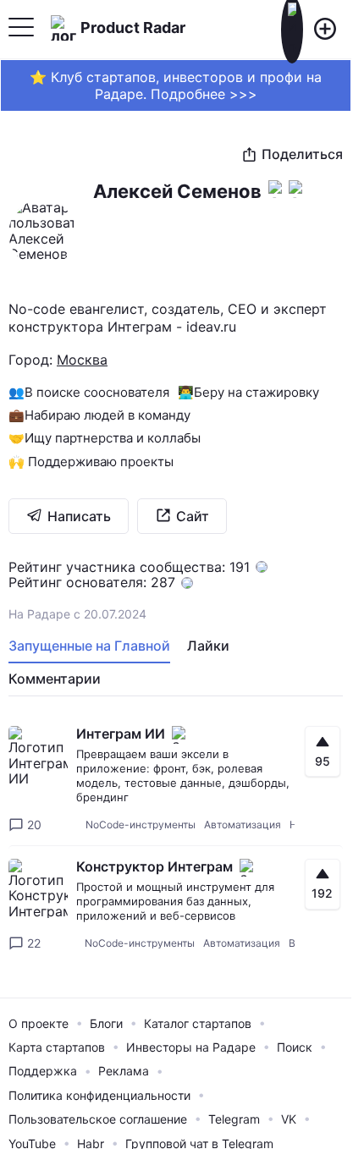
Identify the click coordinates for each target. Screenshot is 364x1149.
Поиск (294, 1047)
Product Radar (132, 27)
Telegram (234, 1119)
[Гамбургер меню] (21, 29)
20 (34, 824)
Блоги (106, 1023)
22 (34, 943)
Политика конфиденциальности (99, 1095)
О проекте (38, 1023)
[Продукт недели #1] (295, 274)
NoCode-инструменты (140, 825)
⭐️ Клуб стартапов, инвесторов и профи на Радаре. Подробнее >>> (176, 85)
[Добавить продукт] (325, 29)
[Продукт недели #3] (275, 274)
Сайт (192, 516)
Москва (82, 359)
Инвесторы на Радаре (191, 1047)
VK (288, 1119)
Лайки (208, 645)
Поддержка (42, 1071)
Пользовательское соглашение (97, 1119)
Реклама (123, 1071)
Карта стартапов (56, 1047)
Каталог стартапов (197, 1023)
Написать (79, 516)
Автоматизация (242, 825)
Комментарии (54, 678)
